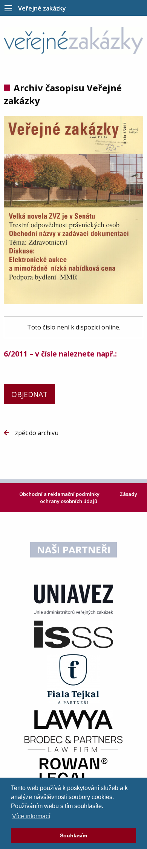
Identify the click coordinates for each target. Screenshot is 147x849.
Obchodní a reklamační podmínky (60, 494)
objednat (29, 394)
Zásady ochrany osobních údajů (88, 498)
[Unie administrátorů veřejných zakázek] (73, 599)
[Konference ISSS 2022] (73, 634)
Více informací (31, 816)
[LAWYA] (73, 719)
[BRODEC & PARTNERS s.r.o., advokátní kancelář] (73, 743)
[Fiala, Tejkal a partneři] (73, 678)
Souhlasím (73, 835)
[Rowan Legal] (73, 770)
